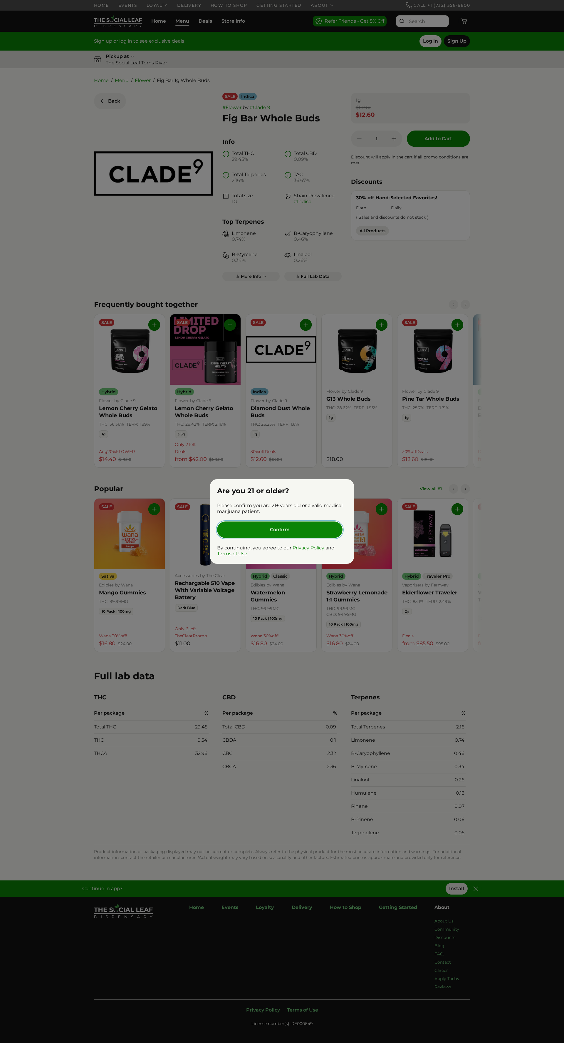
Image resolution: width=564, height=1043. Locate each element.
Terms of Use (232, 553)
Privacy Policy (308, 548)
